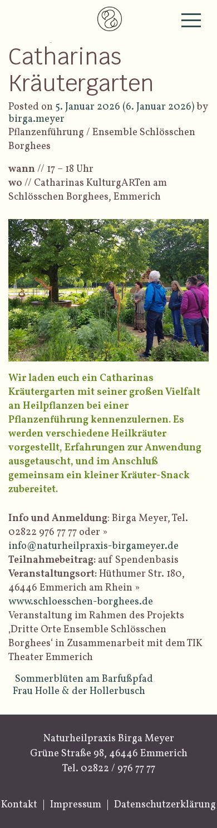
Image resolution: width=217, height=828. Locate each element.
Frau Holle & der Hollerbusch (80, 691)
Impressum (75, 805)
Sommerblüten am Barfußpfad (84, 679)
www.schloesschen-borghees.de (80, 602)
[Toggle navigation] (191, 20)
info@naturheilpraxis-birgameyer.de (93, 546)
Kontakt (19, 805)
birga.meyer (36, 119)
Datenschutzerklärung (165, 805)
